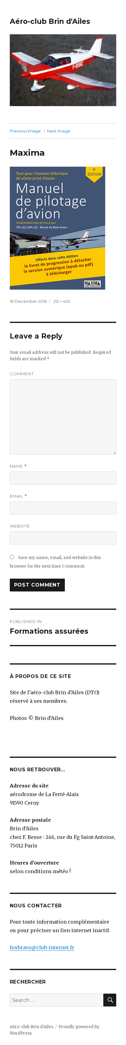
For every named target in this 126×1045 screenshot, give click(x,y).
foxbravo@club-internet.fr (42, 947)
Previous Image (25, 130)
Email (18, 496)
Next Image (58, 130)
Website (20, 526)
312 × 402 (61, 301)
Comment (22, 373)
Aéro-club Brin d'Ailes (50, 21)
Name (18, 466)
